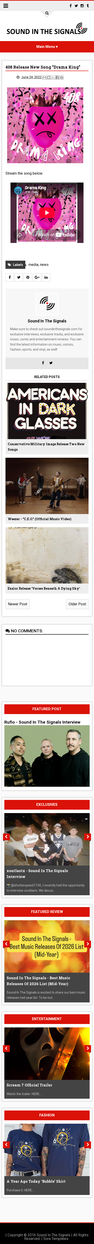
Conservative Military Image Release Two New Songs (46, 447)
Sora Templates (55, 1239)
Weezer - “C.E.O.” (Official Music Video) (39, 519)
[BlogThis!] (48, 77)
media (33, 264)
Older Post (77, 604)
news (44, 264)
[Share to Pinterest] (61, 77)
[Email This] (44, 77)
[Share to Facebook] (57, 77)
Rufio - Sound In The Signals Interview (42, 722)
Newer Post (17, 604)
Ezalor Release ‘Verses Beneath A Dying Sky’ (44, 588)
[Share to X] (53, 77)
